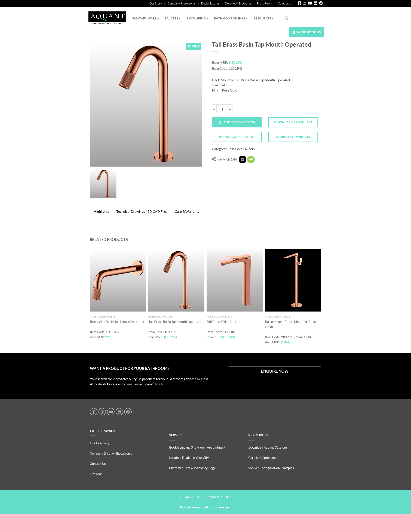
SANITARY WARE (144, 18)
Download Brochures (238, 3)
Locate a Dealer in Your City (189, 457)
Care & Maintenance (262, 457)
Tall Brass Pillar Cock (222, 321)
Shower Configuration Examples (271, 468)
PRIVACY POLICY (218, 497)
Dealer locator (210, 3)
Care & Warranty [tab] (187, 211)
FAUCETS (172, 18)
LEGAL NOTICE (191, 497)
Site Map (96, 474)
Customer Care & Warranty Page (192, 468)
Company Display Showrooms (111, 453)
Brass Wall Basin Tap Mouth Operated (117, 321)
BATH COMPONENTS (230, 18)
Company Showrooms (181, 3)
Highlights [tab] (101, 211)
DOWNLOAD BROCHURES (293, 122)
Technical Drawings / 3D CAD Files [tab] (141, 211)
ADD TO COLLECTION (239, 122)
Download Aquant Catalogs (268, 447)
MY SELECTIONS (308, 32)
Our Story (155, 3)
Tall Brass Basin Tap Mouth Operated (174, 321)
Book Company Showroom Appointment (197, 447)
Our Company (99, 443)
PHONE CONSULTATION (237, 137)
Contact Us (285, 3)
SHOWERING (196, 18)
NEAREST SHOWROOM (293, 137)
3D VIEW (193, 46)
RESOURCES (263, 18)
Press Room (264, 3)
